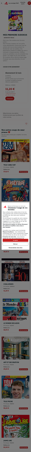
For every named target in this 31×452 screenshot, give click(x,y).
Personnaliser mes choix (15, 247)
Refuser (15, 244)
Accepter (15, 240)
